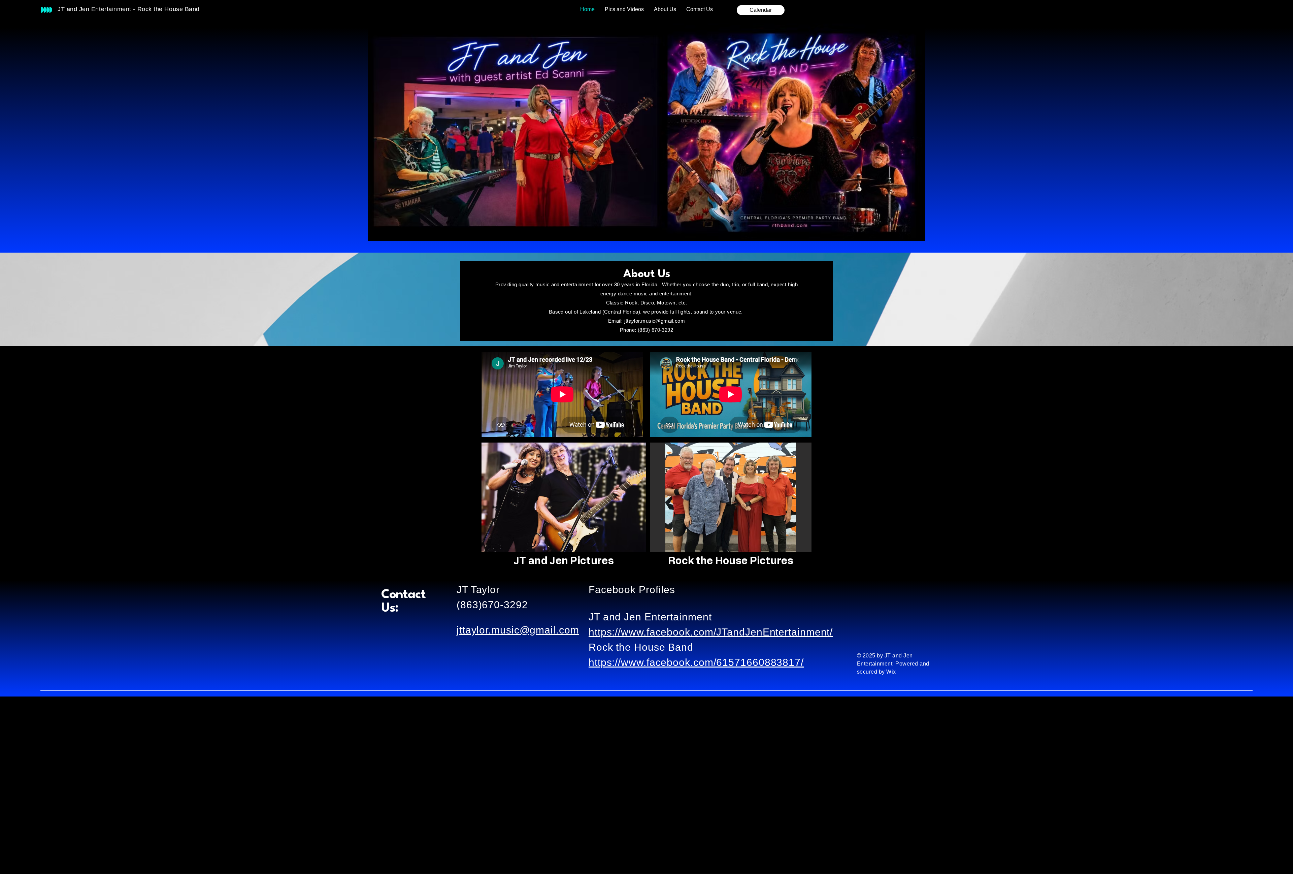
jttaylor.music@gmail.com (654, 321)
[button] (564, 497)
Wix (891, 672)
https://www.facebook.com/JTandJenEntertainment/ (711, 632)
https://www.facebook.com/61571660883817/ (696, 662)
